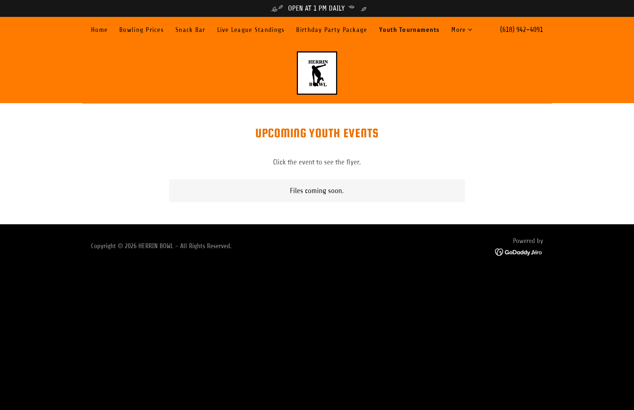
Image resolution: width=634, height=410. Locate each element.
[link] (317, 72)
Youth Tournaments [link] (409, 29)
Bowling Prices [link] (141, 29)
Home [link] (99, 29)
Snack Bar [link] (190, 29)
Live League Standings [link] (251, 29)
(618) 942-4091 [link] (521, 29)
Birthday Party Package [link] (331, 29)
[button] (462, 29)
